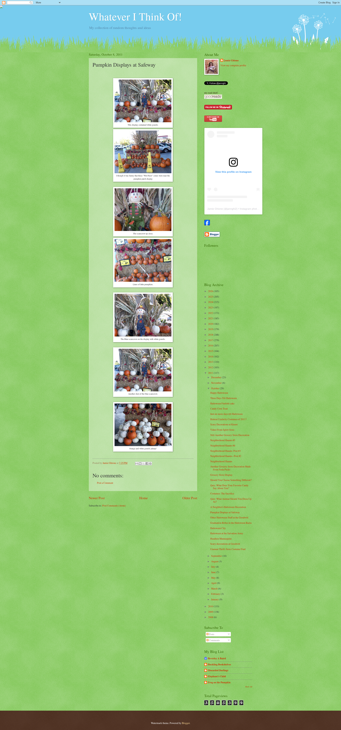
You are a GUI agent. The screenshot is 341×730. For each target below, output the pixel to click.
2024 (211, 302)
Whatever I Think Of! (135, 16)
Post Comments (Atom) (114, 505)
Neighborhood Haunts (221, 461)
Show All (248, 686)
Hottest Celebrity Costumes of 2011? (228, 419)
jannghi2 (232, 208)
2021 (211, 318)
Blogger (186, 723)
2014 (211, 356)
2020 (211, 323)
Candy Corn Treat (219, 408)
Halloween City (218, 528)
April (214, 583)
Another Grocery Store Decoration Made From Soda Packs (230, 468)
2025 (211, 296)
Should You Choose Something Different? (231, 480)
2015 (211, 351)
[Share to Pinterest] (150, 463)
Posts (211, 634)
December (216, 377)
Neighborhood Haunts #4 (222, 445)
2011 (211, 373)
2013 (211, 361)
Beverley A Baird (217, 658)
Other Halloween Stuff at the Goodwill (229, 517)
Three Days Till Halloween (223, 398)
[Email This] (137, 463)
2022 (211, 313)
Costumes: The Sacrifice (222, 493)
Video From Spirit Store (222, 429)
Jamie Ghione (231, 60)
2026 (211, 291)
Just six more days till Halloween (226, 414)
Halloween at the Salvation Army (226, 533)
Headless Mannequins (221, 538)
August (215, 561)
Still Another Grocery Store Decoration (229, 435)
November (216, 382)
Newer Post (97, 498)
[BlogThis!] (140, 463)
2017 (211, 340)
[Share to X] (143, 463)
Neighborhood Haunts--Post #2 (225, 456)
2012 (211, 367)
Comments (214, 640)
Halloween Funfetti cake (222, 403)
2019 (211, 329)
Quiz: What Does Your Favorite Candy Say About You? (229, 487)
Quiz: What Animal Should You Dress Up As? (230, 500)
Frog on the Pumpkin (219, 682)
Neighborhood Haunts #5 (222, 440)
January (215, 599)
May (213, 577)
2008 (211, 617)
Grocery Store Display (221, 474)
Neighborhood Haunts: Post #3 (225, 450)
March (214, 588)
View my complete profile (233, 65)
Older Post (189, 498)
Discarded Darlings (218, 670)
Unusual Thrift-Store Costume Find (227, 549)
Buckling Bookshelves (219, 664)
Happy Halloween (219, 392)
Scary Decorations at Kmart (224, 424)
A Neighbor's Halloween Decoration (228, 507)
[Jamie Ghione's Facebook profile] (207, 224)
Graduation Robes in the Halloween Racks (231, 522)
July (213, 566)
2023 (211, 307)
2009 (211, 611)
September (216, 555)
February (216, 594)
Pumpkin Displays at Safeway (225, 512)
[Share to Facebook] (147, 463)
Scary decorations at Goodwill (225, 543)
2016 (211, 345)
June (213, 572)
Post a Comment (105, 482)
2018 (211, 334)
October (215, 388)
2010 (211, 606)
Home (143, 498)
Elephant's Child (217, 676)
